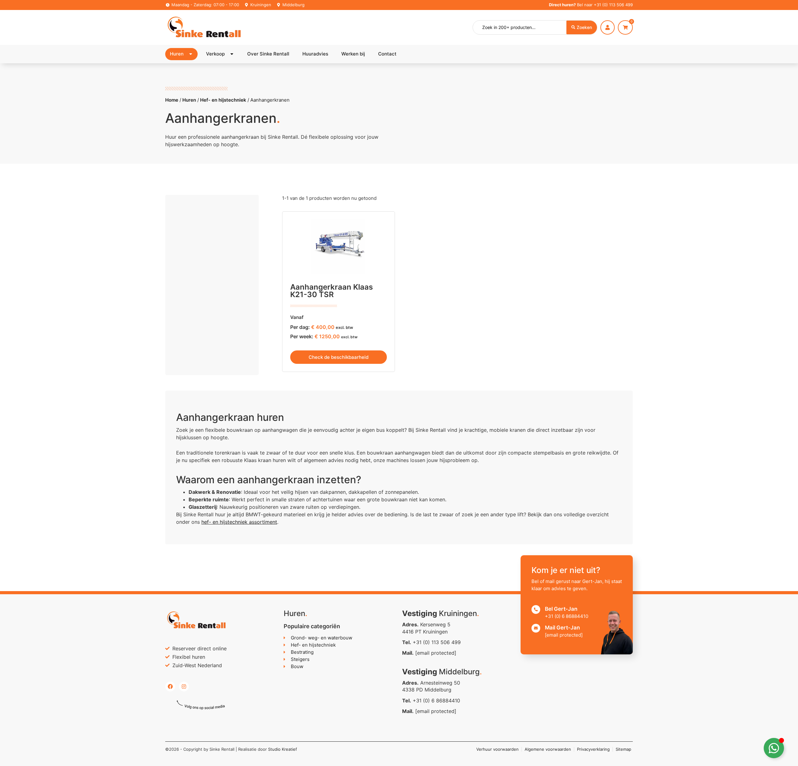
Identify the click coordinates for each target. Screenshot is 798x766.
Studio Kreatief (282, 749)
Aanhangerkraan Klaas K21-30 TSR (331, 290)
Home (171, 100)
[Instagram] (184, 686)
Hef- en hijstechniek (223, 100)
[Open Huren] (190, 54)
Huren (189, 100)
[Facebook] (170, 686)
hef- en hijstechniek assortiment (239, 522)
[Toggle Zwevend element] (774, 748)
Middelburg (293, 4)
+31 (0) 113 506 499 (613, 4)
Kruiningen (260, 4)
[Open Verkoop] (231, 54)
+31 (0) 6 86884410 (436, 700)
